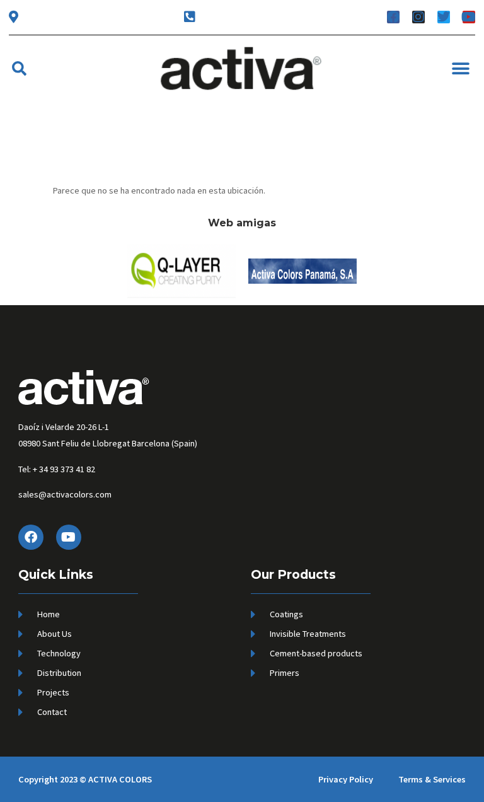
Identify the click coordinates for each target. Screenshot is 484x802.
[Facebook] (30, 537)
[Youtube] (68, 537)
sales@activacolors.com (65, 494)
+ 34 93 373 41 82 (64, 469)
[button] (19, 68)
